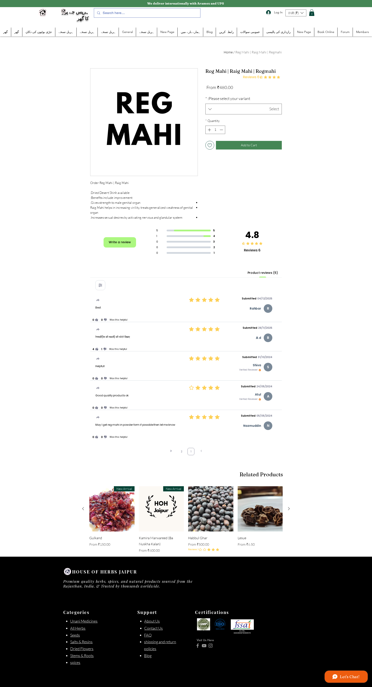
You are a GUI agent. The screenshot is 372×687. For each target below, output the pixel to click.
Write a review (120, 242)
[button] (295, 12)
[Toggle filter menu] (100, 285)
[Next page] (171, 451)
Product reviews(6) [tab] (263, 273)
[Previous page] (201, 451)
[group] (186, 519)
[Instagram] (210, 645)
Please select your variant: (227, 98)
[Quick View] (210, 508)
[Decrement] (222, 130)
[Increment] (209, 130)
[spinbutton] (215, 130)
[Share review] (98, 300)
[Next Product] (288, 508)
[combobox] (243, 109)
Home (228, 52)
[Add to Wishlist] (209, 145)
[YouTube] (204, 645)
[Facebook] (197, 645)
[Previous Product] (83, 508)
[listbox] (295, 12)
